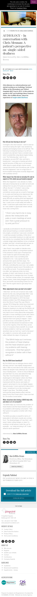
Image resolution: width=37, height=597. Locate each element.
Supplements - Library (11, 570)
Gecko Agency (27, 595)
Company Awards (9, 559)
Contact (6, 555)
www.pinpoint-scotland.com (10, 523)
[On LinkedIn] (11, 78)
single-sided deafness (20, 97)
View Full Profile (16, 466)
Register (6, 550)
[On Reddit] (14, 78)
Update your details (10, 553)
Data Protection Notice (11, 531)
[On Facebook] (4, 78)
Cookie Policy (8, 529)
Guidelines (7, 566)
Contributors (8, 557)
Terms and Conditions (11, 536)
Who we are (7, 548)
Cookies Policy (22, 8)
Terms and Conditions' (22, 494)
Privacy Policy (8, 534)
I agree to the (18, 494)
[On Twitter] (8, 78)
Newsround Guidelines (11, 568)
